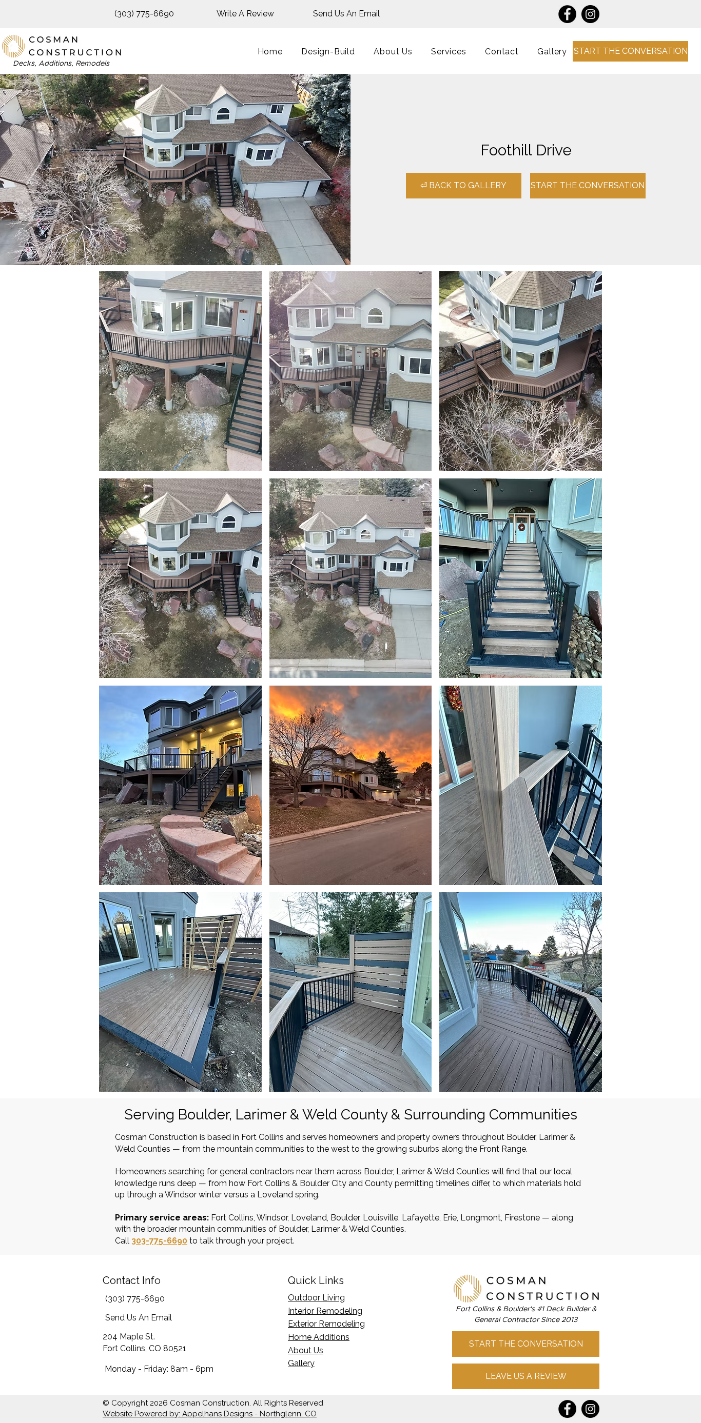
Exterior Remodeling (326, 1324)
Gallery (301, 1363)
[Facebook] (567, 14)
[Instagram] (590, 14)
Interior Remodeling (325, 1311)
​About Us (305, 1350)
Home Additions (318, 1337)
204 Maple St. (129, 1336)
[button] (449, 52)
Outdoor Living (316, 1297)
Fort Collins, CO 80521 (144, 1348)
